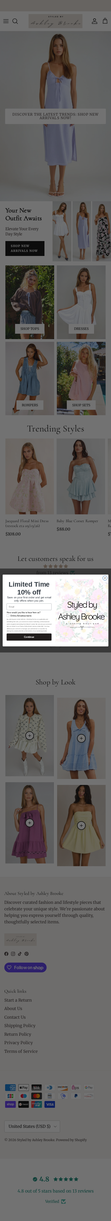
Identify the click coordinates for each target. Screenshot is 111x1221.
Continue (29, 637)
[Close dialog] (105, 578)
